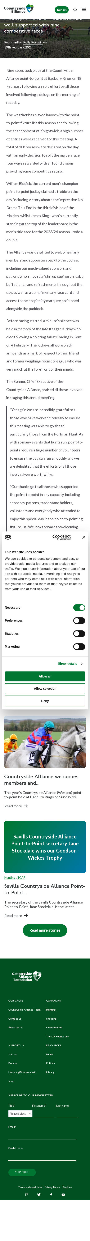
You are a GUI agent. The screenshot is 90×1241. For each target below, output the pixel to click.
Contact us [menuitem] (14, 1019)
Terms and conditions (30, 1187)
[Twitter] (39, 1195)
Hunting (9, 877)
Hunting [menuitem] (50, 1010)
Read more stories (41, 928)
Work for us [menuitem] (15, 1028)
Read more (13, 806)
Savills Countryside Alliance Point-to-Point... (44, 890)
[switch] (79, 620)
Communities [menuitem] (54, 1028)
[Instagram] (27, 1195)
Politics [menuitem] (50, 1063)
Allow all (45, 676)
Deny (45, 701)
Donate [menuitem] (12, 1063)
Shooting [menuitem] (51, 1019)
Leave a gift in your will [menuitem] (22, 1072)
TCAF (21, 877)
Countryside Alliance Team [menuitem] (24, 1010)
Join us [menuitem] (12, 1054)
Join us (62, 10)
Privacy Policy (52, 1187)
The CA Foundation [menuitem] (57, 1037)
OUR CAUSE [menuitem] (15, 1001)
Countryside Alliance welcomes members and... (41, 780)
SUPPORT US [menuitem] (16, 1045)
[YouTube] (63, 1195)
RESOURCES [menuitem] (53, 1045)
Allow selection (45, 688)
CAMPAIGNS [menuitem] (53, 1001)
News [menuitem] (49, 1054)
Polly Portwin (33, 42)
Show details (67, 663)
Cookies (67, 1187)
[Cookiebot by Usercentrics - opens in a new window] (53, 537)
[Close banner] (83, 537)
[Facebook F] (51, 1195)
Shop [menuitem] (11, 1081)
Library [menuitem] (50, 1072)
